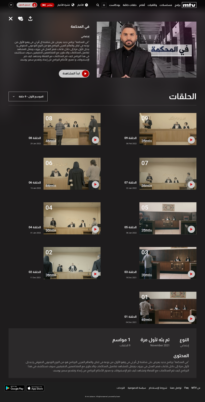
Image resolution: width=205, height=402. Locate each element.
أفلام (142, 4)
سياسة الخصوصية (137, 387)
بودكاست (114, 4)
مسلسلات (166, 4)
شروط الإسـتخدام (158, 387)
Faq (186, 387)
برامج (177, 4)
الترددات (121, 387)
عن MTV (195, 387)
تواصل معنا (175, 387)
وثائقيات (152, 4)
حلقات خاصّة (130, 4)
